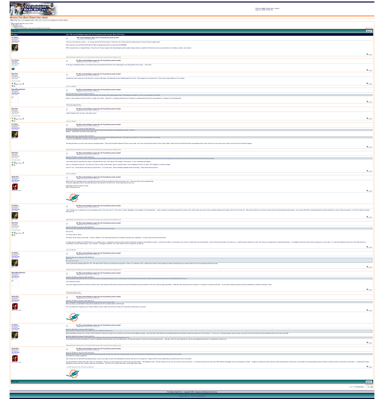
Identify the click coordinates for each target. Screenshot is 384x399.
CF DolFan (15, 37)
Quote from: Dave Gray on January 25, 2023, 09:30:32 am (80, 257)
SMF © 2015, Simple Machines (198, 396)
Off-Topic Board (19, 26)
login (271, 8)
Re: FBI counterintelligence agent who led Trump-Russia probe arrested (98, 60)
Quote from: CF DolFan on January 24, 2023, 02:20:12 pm (80, 157)
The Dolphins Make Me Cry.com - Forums (23, 23)
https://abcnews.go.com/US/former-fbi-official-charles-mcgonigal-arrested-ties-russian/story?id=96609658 (96, 45)
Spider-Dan (15, 176)
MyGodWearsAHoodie (18, 89)
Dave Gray (15, 73)
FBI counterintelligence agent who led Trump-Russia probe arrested (33, 28)
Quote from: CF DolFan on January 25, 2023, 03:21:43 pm (80, 352)
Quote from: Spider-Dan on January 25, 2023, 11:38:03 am (80, 329)
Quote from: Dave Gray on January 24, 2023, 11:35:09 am (80, 93)
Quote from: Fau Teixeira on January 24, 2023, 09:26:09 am (80, 128)
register (277, 8)
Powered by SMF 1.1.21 (184, 396)
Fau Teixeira (15, 60)
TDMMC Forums (18, 25)
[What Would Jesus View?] (12, 86)
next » (371, 28)
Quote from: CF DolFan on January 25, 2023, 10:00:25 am (80, 277)
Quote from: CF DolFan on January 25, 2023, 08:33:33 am (80, 227)
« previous (367, 28)
